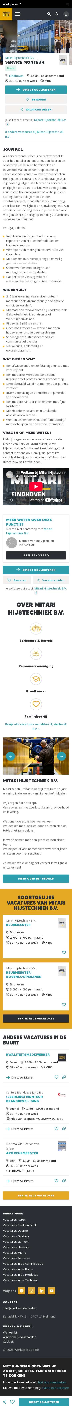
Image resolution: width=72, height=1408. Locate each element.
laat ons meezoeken (52, 1382)
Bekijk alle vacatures (36, 1018)
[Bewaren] (64, 952)
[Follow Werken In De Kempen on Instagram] (31, 1290)
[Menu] (17, 14)
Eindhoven (16, 76)
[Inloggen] (66, 14)
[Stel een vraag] (64, 1077)
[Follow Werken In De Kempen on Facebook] (21, 1290)
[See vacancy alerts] (56, 14)
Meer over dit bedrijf (36, 878)
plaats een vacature (55, 1388)
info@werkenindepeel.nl (19, 1308)
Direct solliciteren (39, 89)
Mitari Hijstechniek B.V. (20, 58)
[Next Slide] (61, 756)
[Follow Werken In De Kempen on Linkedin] (41, 1290)
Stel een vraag (36, 555)
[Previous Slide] (10, 756)
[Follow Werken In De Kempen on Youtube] (51, 1290)
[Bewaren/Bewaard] (56, 1077)
